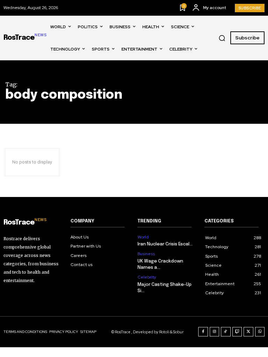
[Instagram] (214, 332)
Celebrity (146, 277)
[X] (248, 332)
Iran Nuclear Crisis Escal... (165, 244)
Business (146, 253)
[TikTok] (226, 332)
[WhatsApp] (260, 332)
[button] (222, 38)
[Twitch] (237, 332)
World (143, 237)
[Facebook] (203, 332)
